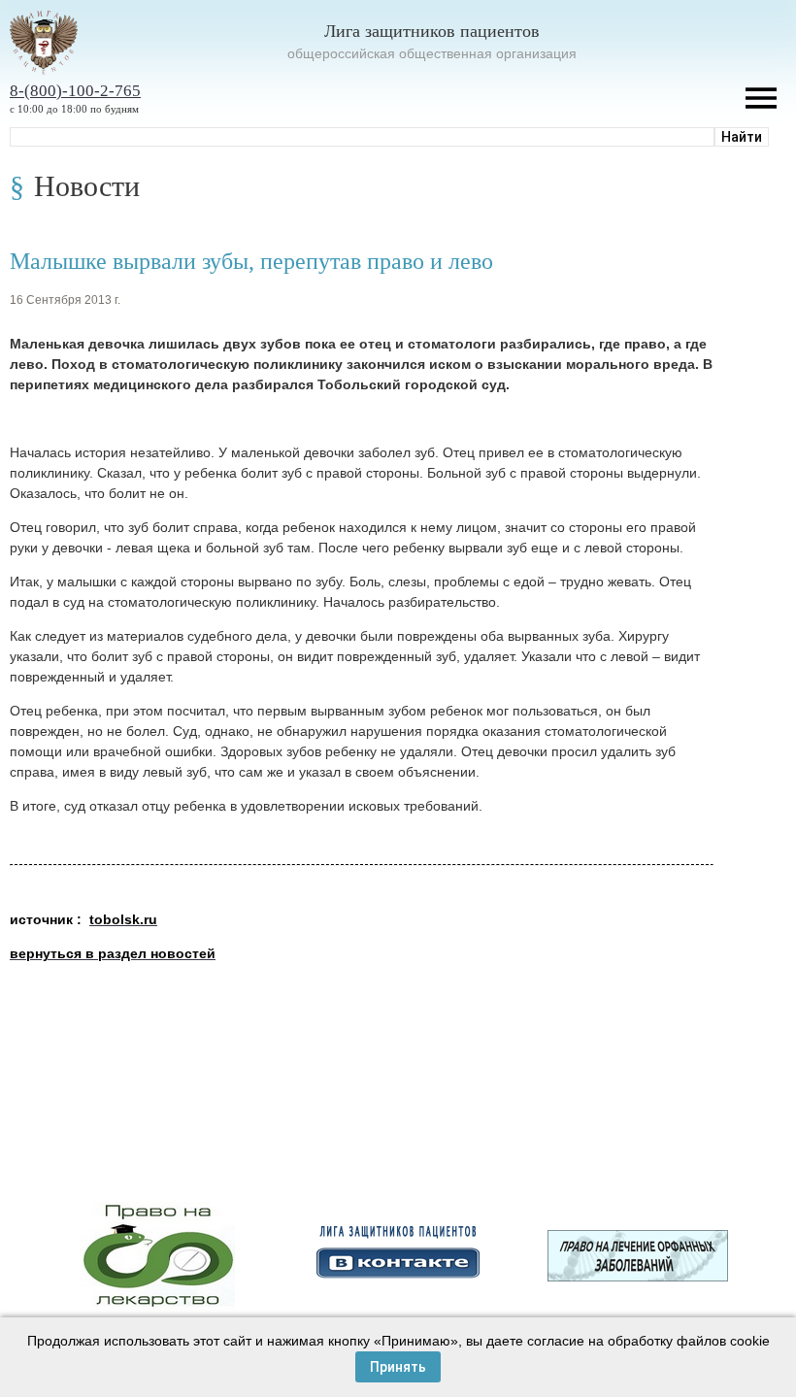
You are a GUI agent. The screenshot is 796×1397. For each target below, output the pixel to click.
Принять (398, 1367)
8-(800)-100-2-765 (75, 91)
